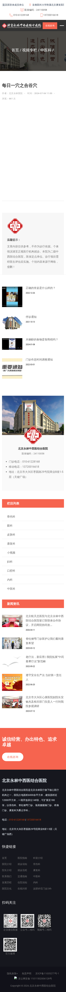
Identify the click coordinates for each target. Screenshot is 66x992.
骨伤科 (11, 516)
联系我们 (7, 876)
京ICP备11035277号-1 (47, 973)
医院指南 (22, 858)
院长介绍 (7, 870)
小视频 (11, 552)
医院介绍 (7, 864)
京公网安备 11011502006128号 (35, 978)
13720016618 (50, 15)
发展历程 (7, 882)
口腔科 (11, 570)
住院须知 (22, 882)
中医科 (11, 588)
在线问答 (22, 888)
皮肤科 (11, 534)
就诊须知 (22, 864)
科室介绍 (38, 858)
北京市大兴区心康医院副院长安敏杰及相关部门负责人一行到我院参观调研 (45, 702)
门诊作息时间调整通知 (39, 359)
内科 (10, 579)
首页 (4, 858)
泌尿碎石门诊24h (42, 888)
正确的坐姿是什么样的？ (41, 288)
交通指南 (22, 876)
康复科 (11, 543)
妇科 (10, 561)
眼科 (10, 525)
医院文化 (7, 888)
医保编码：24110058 (35, 10)
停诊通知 (31, 316)
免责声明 (26, 973)
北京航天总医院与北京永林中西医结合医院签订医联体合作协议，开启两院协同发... (45, 620)
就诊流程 (22, 870)
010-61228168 (21, 15)
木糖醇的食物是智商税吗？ (42, 339)
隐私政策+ (12, 973)
